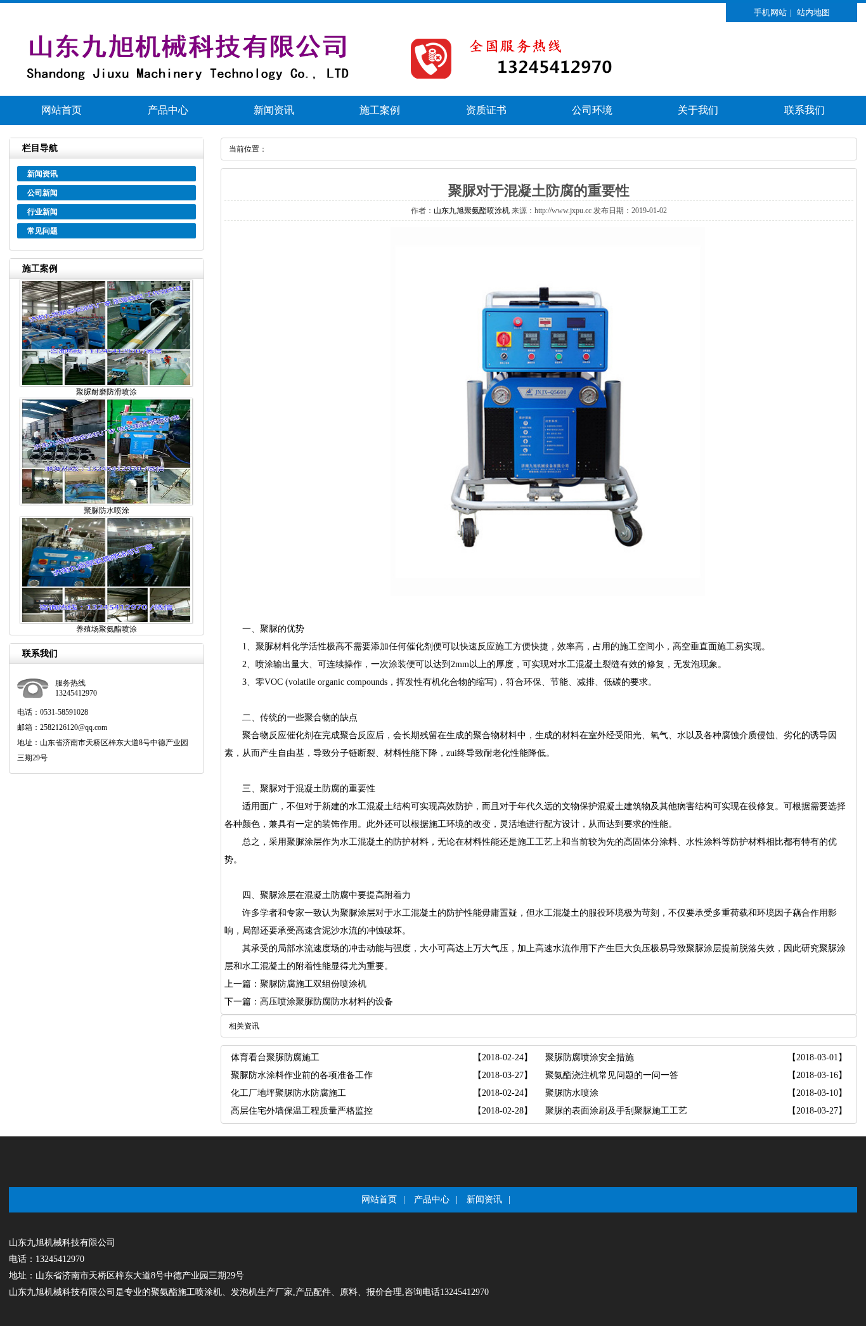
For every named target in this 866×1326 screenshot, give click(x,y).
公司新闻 (42, 192)
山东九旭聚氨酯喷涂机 (472, 210)
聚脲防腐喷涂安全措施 (589, 1057)
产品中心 (168, 110)
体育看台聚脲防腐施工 (275, 1057)
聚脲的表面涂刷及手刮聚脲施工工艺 (616, 1110)
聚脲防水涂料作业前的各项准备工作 (302, 1075)
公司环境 (592, 110)
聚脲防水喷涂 (571, 1093)
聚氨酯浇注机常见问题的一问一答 (611, 1075)
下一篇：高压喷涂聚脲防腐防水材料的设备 (308, 1001)
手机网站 (770, 12)
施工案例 (379, 110)
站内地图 (813, 12)
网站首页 (61, 110)
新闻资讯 (274, 110)
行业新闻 (42, 211)
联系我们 (804, 110)
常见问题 (42, 230)
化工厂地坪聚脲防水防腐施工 (288, 1093)
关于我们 (698, 110)
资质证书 (486, 110)
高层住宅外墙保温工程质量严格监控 (302, 1110)
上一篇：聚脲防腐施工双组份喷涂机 (295, 984)
